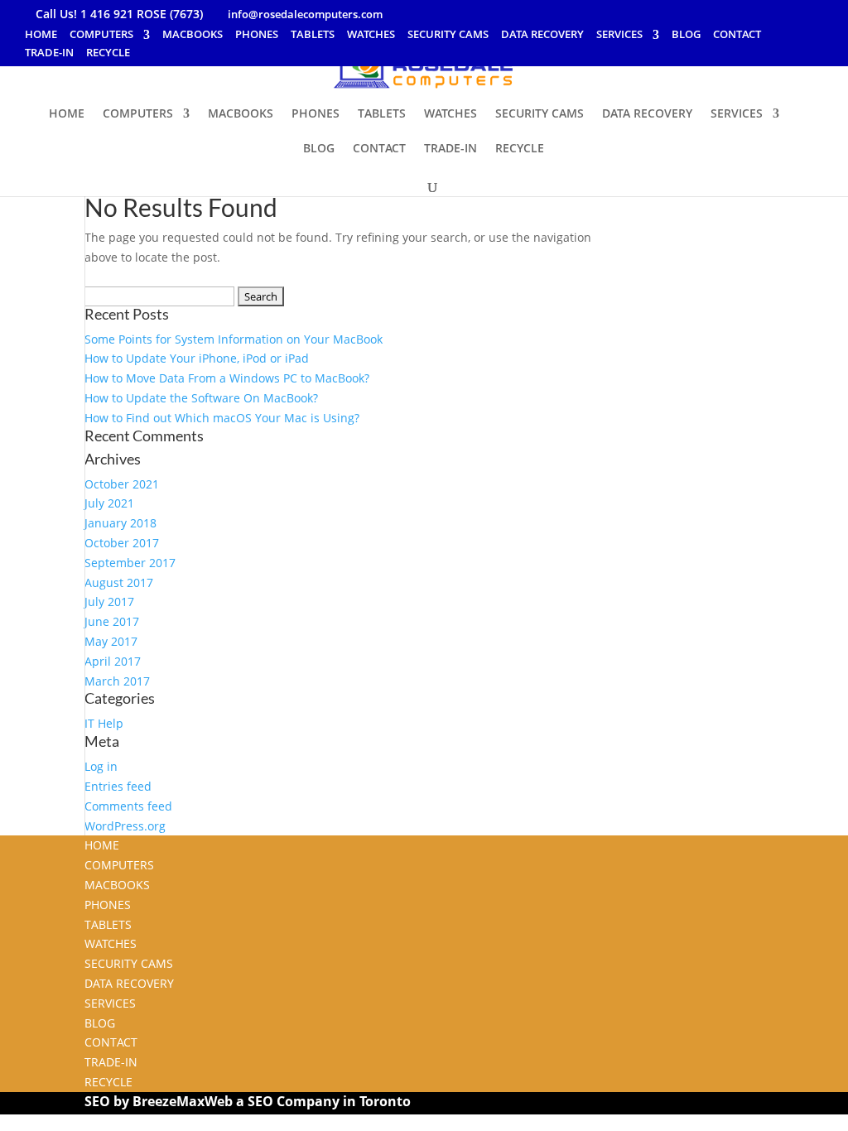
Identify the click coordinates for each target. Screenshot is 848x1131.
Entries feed (118, 786)
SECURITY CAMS (448, 35)
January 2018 (120, 523)
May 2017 (110, 641)
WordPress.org (125, 826)
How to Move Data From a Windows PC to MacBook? (226, 378)
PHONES (256, 35)
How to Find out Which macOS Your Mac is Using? (221, 418)
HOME (41, 35)
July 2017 (109, 601)
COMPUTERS (101, 35)
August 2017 (118, 582)
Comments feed (128, 806)
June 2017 (111, 621)
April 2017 (112, 661)
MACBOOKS (192, 35)
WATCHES (371, 35)
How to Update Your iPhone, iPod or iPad (196, 358)
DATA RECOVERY (542, 35)
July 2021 (109, 503)
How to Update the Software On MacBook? (201, 398)
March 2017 (117, 681)
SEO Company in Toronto (329, 1101)
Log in (101, 766)
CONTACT (737, 35)
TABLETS (313, 35)
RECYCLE (108, 53)
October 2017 (121, 543)
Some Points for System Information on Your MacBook (233, 339)
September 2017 (130, 562)
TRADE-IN (49, 53)
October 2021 (121, 484)
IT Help (103, 723)
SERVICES (619, 35)
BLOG (686, 35)
